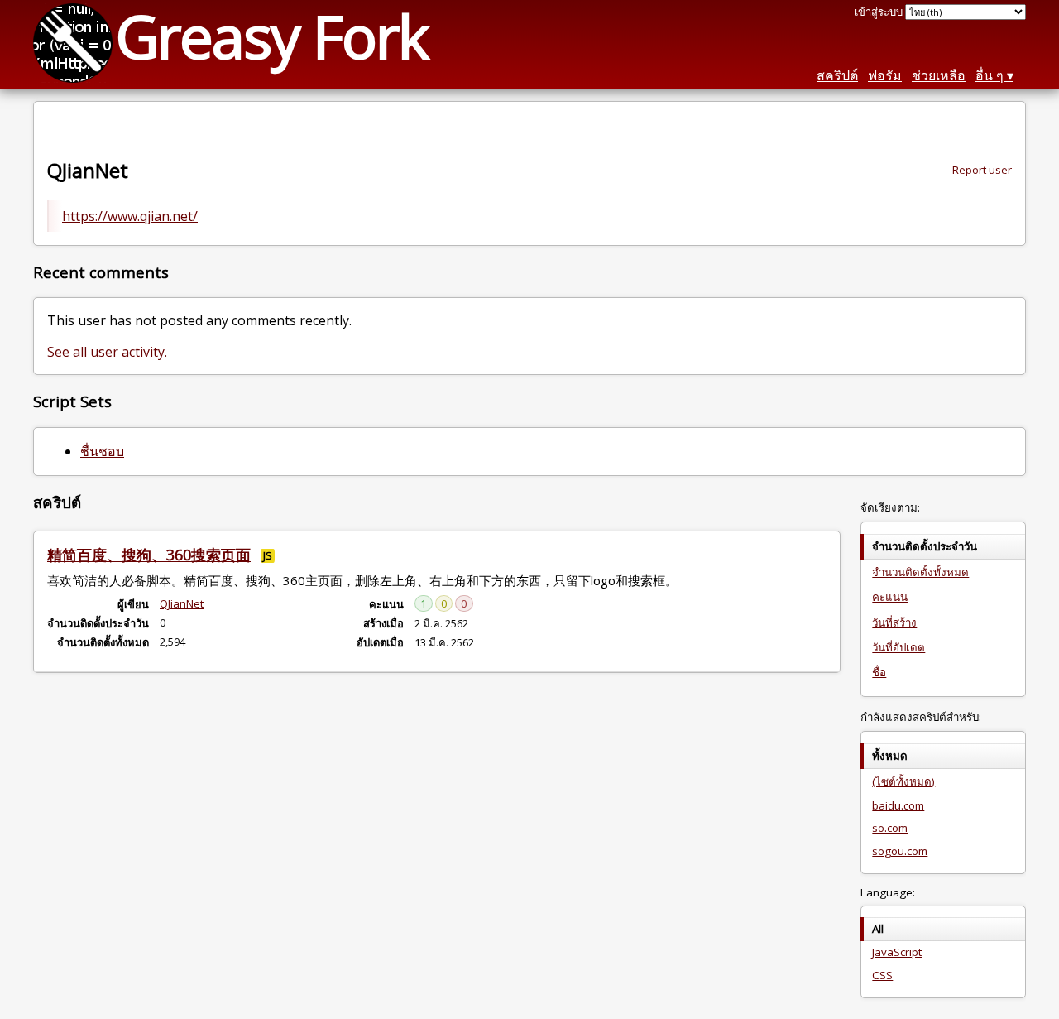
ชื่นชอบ (102, 451)
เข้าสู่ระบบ (879, 11)
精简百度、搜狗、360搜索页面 (149, 555)
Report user (982, 169)
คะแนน (890, 596)
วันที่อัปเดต (898, 647)
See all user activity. (107, 352)
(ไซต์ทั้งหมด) (903, 781)
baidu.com (898, 805)
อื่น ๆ (989, 75)
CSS (882, 975)
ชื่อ (879, 672)
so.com (890, 827)
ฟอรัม (885, 75)
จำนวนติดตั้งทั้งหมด (920, 572)
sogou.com (899, 851)
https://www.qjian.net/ (130, 216)
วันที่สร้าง (894, 622)
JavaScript (897, 951)
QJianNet (182, 603)
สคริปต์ (837, 75)
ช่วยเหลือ (939, 75)
